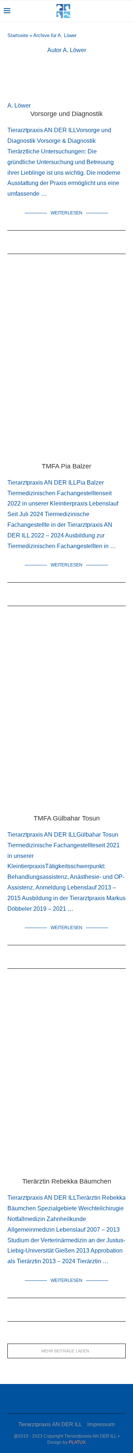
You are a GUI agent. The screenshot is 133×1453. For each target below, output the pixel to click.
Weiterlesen (66, 212)
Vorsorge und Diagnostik (66, 113)
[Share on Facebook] (39, 245)
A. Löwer (19, 105)
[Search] (125, 11)
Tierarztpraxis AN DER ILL (50, 1424)
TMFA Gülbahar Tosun (67, 818)
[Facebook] (64, 1398)
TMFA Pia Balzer (66, 466)
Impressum (101, 1424)
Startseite (17, 35)
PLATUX (77, 1442)
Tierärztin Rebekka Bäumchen (66, 1181)
